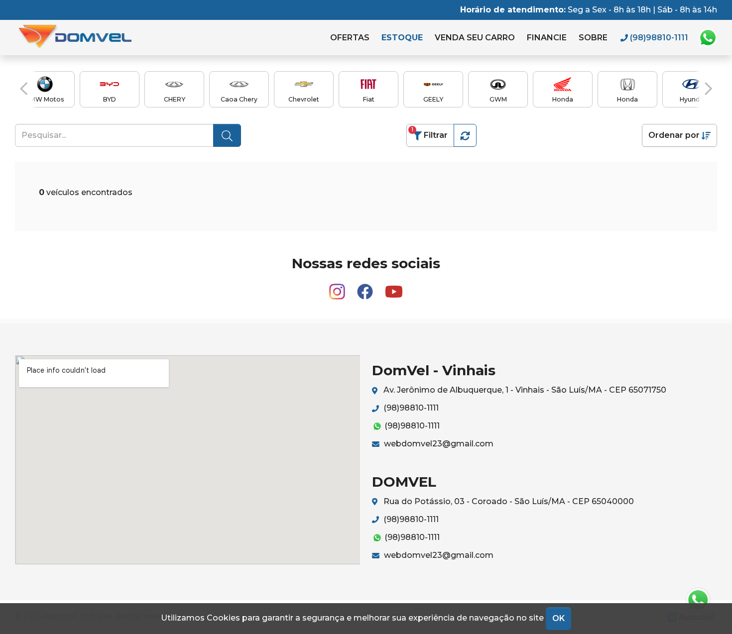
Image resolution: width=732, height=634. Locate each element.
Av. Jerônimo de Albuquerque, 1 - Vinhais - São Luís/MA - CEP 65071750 (523, 390)
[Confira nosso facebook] (366, 287)
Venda (475, 37)
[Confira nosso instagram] (338, 287)
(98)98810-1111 (410, 408)
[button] (23, 88)
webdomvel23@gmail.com (437, 443)
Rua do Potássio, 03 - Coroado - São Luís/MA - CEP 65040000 (507, 501)
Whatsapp (707, 38)
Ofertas (349, 37)
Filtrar (429, 133)
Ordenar (674, 135)
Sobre (593, 37)
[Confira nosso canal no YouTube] (394, 287)
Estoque (402, 37)
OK (558, 618)
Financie (547, 37)
